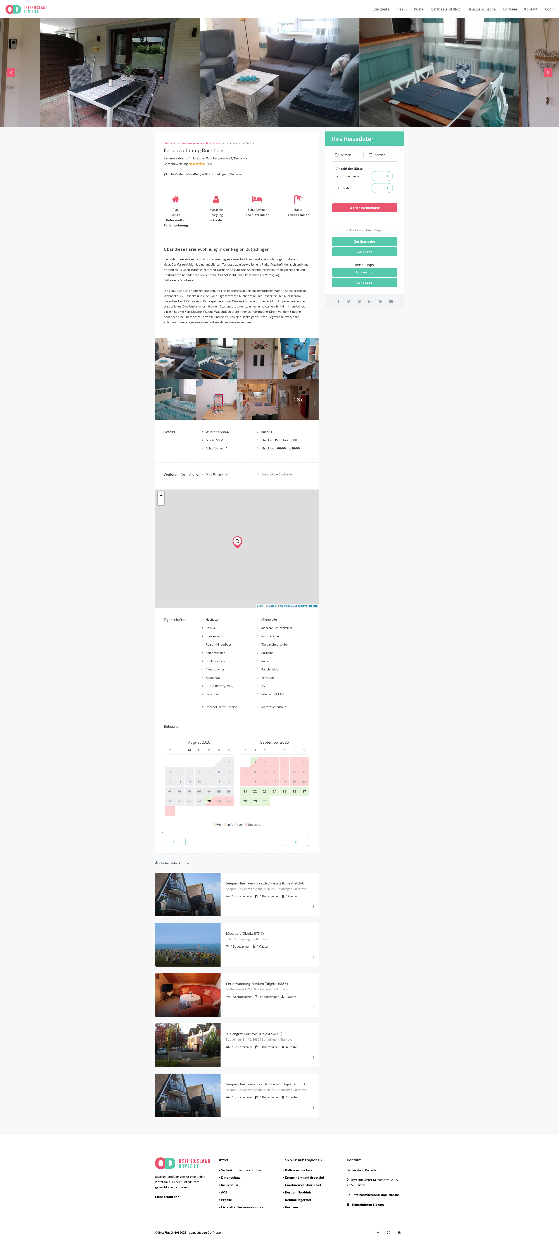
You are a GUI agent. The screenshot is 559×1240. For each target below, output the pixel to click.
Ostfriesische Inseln (300, 1170)
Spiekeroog (364, 272)
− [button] (161, 502)
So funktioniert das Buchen (241, 1170)
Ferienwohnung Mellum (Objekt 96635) (257, 983)
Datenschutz (231, 1177)
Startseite (381, 9)
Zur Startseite (364, 241)
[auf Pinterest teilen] (359, 301)
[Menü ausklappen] (313, 906)
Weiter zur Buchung (365, 207)
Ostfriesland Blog (446, 9)
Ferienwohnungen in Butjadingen (200, 142)
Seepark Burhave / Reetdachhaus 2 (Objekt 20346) (265, 883)
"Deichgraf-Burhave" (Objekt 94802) (254, 1034)
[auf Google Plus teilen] (380, 301)
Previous (11, 72)
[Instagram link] (388, 1232)
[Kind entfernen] (376, 188)
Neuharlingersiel (298, 1200)
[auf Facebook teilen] (338, 301)
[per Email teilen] (391, 301)
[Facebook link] (378, 1232)
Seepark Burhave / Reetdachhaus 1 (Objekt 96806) (265, 1084)
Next (548, 72)
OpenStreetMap (288, 605)
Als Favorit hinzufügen (366, 230)
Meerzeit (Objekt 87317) (245, 933)
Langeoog (364, 282)
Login (550, 9)
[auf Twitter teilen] (349, 301)
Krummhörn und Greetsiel (304, 1177)
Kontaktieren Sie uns (368, 1204)
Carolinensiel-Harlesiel (303, 1185)
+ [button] (161, 495)
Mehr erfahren (166, 1197)
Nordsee (510, 9)
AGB (224, 1192)
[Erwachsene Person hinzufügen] (387, 176)
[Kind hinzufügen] (387, 188)
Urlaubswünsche (482, 9)
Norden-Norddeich (299, 1192)
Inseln (402, 9)
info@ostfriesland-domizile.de (376, 1195)
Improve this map (308, 605)
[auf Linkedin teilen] (370, 301)
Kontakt (531, 9)
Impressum (229, 1185)
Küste (419, 9)
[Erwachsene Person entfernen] (376, 176)
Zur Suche (364, 252)
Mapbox (273, 605)
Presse (226, 1200)
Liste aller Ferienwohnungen (243, 1207)
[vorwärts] (296, 842)
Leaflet (260, 605)
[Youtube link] (399, 1232)
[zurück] (174, 842)
